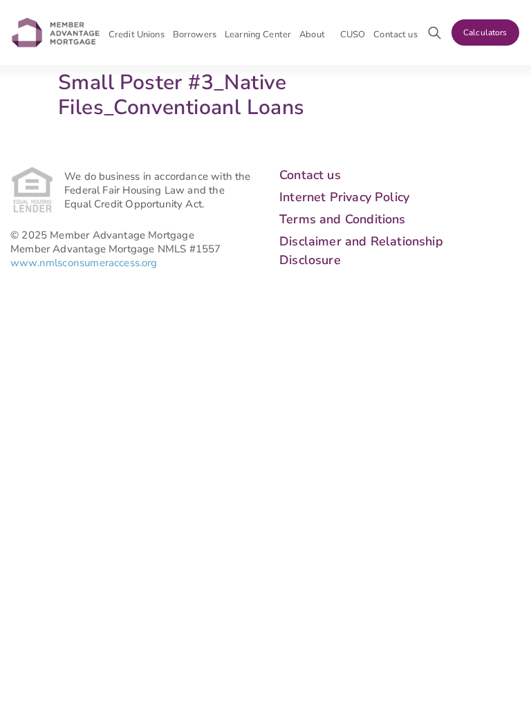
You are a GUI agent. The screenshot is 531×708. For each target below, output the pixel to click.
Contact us (395, 34)
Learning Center (258, 34)
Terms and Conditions (342, 219)
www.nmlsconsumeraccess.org (84, 263)
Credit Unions (137, 34)
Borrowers (194, 34)
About (312, 34)
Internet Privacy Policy (344, 197)
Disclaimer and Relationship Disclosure (361, 250)
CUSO (353, 34)
